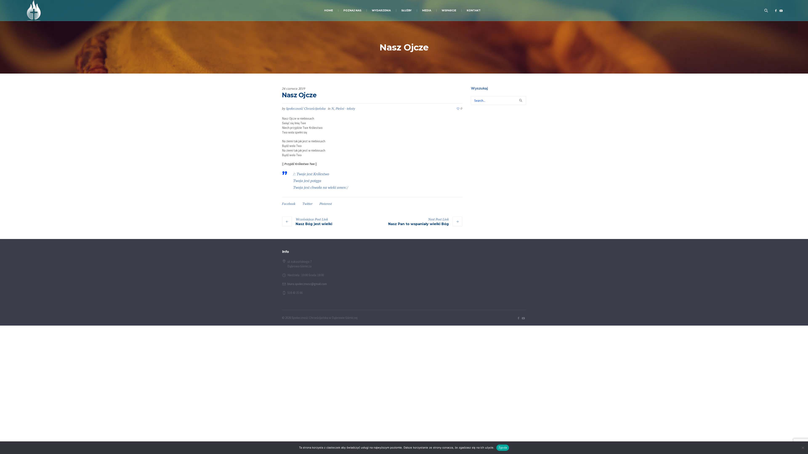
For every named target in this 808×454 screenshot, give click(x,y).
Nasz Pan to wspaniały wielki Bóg (418, 224)
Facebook (288, 203)
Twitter (307, 203)
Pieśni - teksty (345, 108)
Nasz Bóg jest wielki (314, 224)
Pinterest (325, 203)
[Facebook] (776, 11)
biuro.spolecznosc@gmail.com (307, 284)
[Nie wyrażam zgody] (803, 448)
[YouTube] (781, 11)
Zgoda (502, 447)
